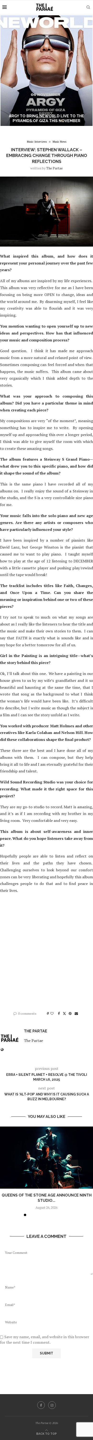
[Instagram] (52, 1405)
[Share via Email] (76, 1013)
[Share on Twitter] (64, 1013)
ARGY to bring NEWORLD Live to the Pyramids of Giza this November (46, 118)
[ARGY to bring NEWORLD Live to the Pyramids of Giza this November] (46, 70)
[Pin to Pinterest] (70, 1013)
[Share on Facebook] (59, 1013)
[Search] (88, 7)
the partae (54, 168)
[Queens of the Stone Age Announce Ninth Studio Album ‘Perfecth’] (46, 1158)
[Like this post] (52, 1013)
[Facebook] (41, 1405)
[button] (6, 70)
